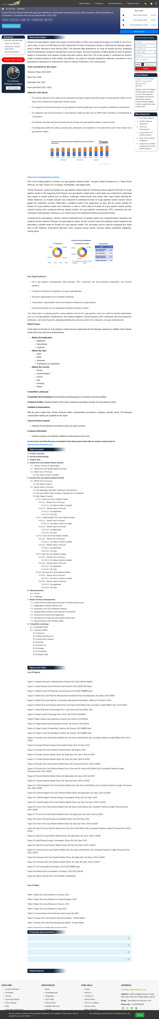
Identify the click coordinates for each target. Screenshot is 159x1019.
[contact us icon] (145, 3)
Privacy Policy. (84, 1013)
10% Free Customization (144, 128)
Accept (139, 1015)
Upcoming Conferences (14, 1009)
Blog (7, 1006)
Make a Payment (90, 1009)
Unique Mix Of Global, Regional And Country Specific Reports (147, 146)
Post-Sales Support (146, 118)
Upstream (21, 9)
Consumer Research (115, 3)
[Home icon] (151, 3)
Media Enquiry (139, 31)
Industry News (50, 1003)
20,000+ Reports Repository (145, 122)
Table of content (12, 43)
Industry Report (84, 3)
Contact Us (88, 996)
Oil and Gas (10, 9)
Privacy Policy (90, 1006)
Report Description (13, 40)
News (47, 989)
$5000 (153, 20)
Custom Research (12, 989)
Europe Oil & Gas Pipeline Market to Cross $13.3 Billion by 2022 (144, 81)
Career (87, 989)
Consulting (99, 3)
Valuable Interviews (52, 1006)
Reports (8, 996)
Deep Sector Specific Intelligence (147, 139)
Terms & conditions (91, 1003)
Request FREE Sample (13, 60)
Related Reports (12, 52)
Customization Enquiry (11, 26)
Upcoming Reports (12, 999)
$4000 (153, 15)
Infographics (49, 996)
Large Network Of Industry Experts (145, 134)
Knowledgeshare (51, 993)
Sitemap (48, 1009)
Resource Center (133, 3)
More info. (35, 1016)
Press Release (11, 1003)
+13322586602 (137, 1004)
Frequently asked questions (12, 48)
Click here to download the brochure (43, 177)
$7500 (153, 25)
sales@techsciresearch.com (39, 445)
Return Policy (89, 999)
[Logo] (11, 3)
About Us (88, 993)
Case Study (49, 999)
